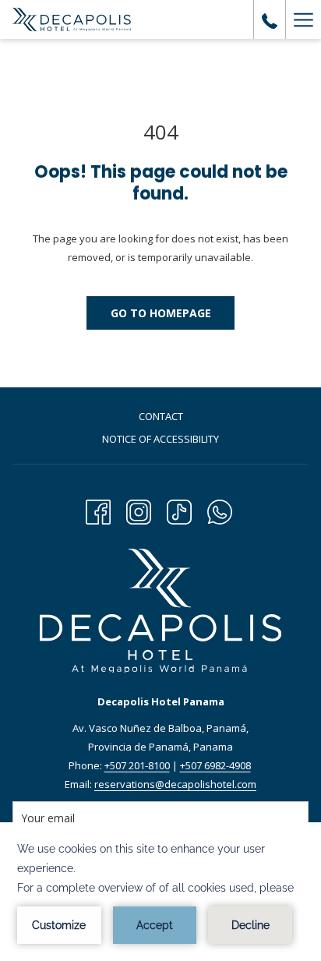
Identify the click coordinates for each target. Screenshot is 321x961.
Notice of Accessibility (160, 439)
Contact (161, 416)
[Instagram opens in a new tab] (138, 509)
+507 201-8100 (137, 765)
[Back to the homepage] (71, 19)
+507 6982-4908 (215, 765)
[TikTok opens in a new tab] (179, 509)
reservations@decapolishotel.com (175, 784)
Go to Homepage (161, 313)
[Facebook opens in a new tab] (98, 509)
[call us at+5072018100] (269, 19)
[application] (160, 891)
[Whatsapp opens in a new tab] (219, 509)
